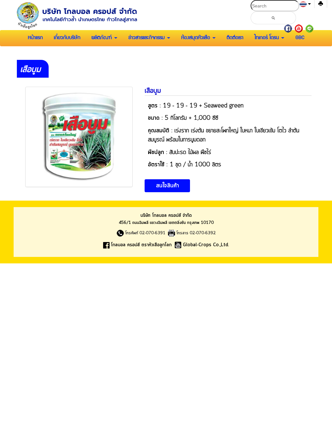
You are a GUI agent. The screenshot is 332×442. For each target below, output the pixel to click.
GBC (299, 38)
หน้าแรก (35, 38)
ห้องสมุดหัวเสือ (196, 38)
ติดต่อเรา (235, 38)
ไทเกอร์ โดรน (267, 38)
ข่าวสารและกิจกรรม (147, 38)
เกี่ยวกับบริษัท (67, 38)
